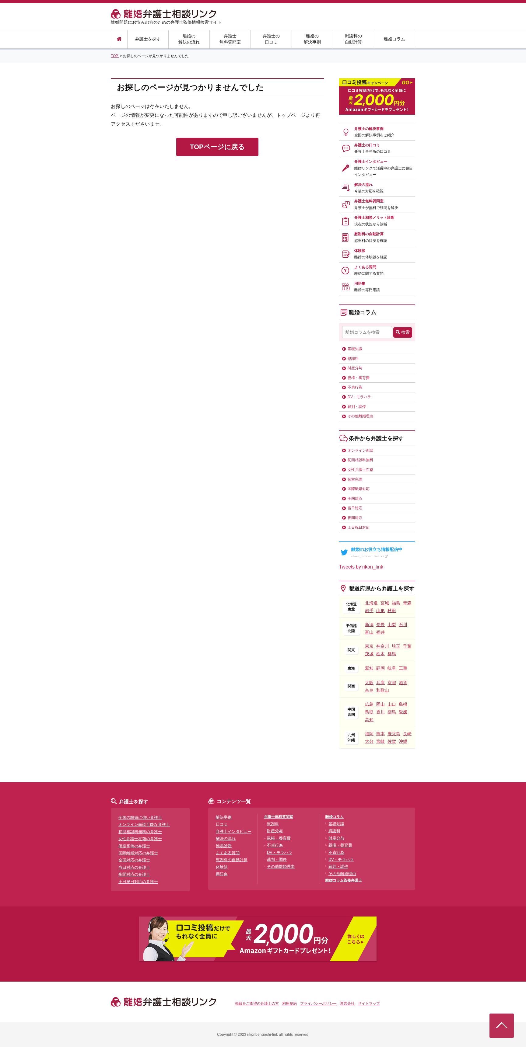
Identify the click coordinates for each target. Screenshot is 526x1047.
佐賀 (391, 741)
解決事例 (224, 817)
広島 (369, 704)
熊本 (380, 733)
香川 (380, 711)
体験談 (370, 254)
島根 (403, 704)
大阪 (369, 682)
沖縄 (403, 741)
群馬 (391, 653)
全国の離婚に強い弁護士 (140, 817)
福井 (380, 632)
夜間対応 (355, 518)
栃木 (380, 653)
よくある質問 (369, 270)
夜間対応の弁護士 (134, 874)
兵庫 (380, 682)
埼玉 (396, 646)
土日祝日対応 (359, 527)
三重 (403, 668)
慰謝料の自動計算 (353, 38)
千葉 (407, 646)
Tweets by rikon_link (361, 566)
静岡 (380, 668)
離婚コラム (394, 39)
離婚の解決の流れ (189, 38)
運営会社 (347, 1003)
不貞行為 (355, 387)
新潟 (369, 624)
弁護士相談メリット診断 (374, 220)
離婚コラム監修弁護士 (343, 880)
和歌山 (382, 690)
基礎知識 (355, 349)
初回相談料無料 (360, 460)
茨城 (369, 653)
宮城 (384, 602)
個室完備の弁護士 (134, 846)
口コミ (222, 824)
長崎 (407, 733)
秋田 (391, 610)
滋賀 (403, 682)
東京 (369, 646)
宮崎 (380, 741)
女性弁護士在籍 (360, 470)
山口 (391, 704)
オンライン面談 (360, 450)
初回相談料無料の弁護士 (140, 832)
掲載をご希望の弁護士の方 (257, 1003)
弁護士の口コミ (271, 38)
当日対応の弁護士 (134, 867)
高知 (369, 719)
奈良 (369, 690)
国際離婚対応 (359, 489)
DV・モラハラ (359, 397)
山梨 (391, 624)
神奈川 (382, 646)
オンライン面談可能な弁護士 (144, 824)
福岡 (369, 733)
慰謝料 (353, 359)
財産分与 (355, 368)
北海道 (371, 602)
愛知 (369, 668)
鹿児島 (393, 733)
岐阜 (391, 668)
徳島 (391, 711)
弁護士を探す (148, 39)
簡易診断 (224, 846)
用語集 (367, 286)
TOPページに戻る (217, 147)
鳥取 (369, 711)
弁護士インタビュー (383, 168)
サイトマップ (369, 1003)
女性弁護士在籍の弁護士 (140, 839)
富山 (369, 632)
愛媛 (403, 711)
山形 (380, 610)
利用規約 (289, 1003)
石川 (403, 624)
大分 (369, 741)
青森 (407, 602)
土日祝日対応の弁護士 (138, 881)
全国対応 (355, 498)
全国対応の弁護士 (134, 860)
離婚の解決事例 (312, 38)
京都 (391, 682)
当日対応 (355, 508)
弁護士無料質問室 (230, 38)
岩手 (369, 610)
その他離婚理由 (360, 416)
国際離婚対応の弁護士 (138, 853)
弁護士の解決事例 (374, 132)
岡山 (380, 704)
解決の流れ (369, 188)
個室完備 (355, 479)
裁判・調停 (357, 407)
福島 (396, 602)
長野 (380, 624)
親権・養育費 (359, 378)
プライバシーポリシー (318, 1003)
